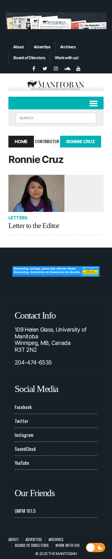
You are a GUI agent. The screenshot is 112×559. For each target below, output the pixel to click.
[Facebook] (34, 67)
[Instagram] (56, 67)
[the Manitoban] (56, 85)
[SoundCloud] (67, 67)
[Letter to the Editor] (56, 193)
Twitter (21, 420)
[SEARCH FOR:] (56, 117)
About (18, 46)
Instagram (24, 434)
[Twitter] (45, 67)
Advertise (42, 46)
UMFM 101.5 (25, 510)
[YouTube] (78, 67)
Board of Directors (29, 57)
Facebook (23, 406)
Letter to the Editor (33, 226)
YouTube (22, 462)
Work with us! (66, 57)
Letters (17, 217)
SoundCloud (25, 448)
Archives (68, 46)
